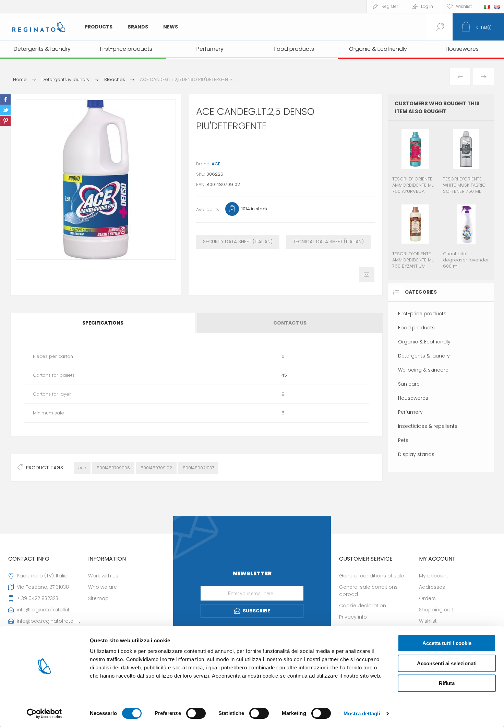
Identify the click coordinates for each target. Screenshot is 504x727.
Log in (427, 6)
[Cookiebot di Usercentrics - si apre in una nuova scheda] (44, 713)
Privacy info (353, 616)
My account (433, 575)
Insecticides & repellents (427, 426)
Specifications (102, 322)
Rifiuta (447, 683)
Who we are (102, 587)
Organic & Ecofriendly (424, 341)
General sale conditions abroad (368, 591)
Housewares (413, 398)
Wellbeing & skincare (423, 369)
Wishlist (428, 621)
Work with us (103, 575)
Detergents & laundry (424, 355)
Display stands (416, 454)
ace (82, 468)
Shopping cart (436, 609)
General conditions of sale (371, 575)
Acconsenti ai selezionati (447, 663)
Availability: (208, 209)
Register (390, 6)
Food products (416, 327)
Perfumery (410, 412)
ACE (216, 164)
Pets (403, 440)
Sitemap (98, 598)
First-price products (422, 313)
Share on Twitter (5, 110)
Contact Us (290, 322)
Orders (427, 598)
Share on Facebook (5, 99)
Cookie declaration (362, 605)
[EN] (497, 6)
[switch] (196, 713)
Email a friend (366, 274)
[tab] (103, 323)
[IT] (487, 6)
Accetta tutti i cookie (446, 643)
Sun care (409, 383)
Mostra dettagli (362, 713)
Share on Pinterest (5, 121)
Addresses (432, 587)
